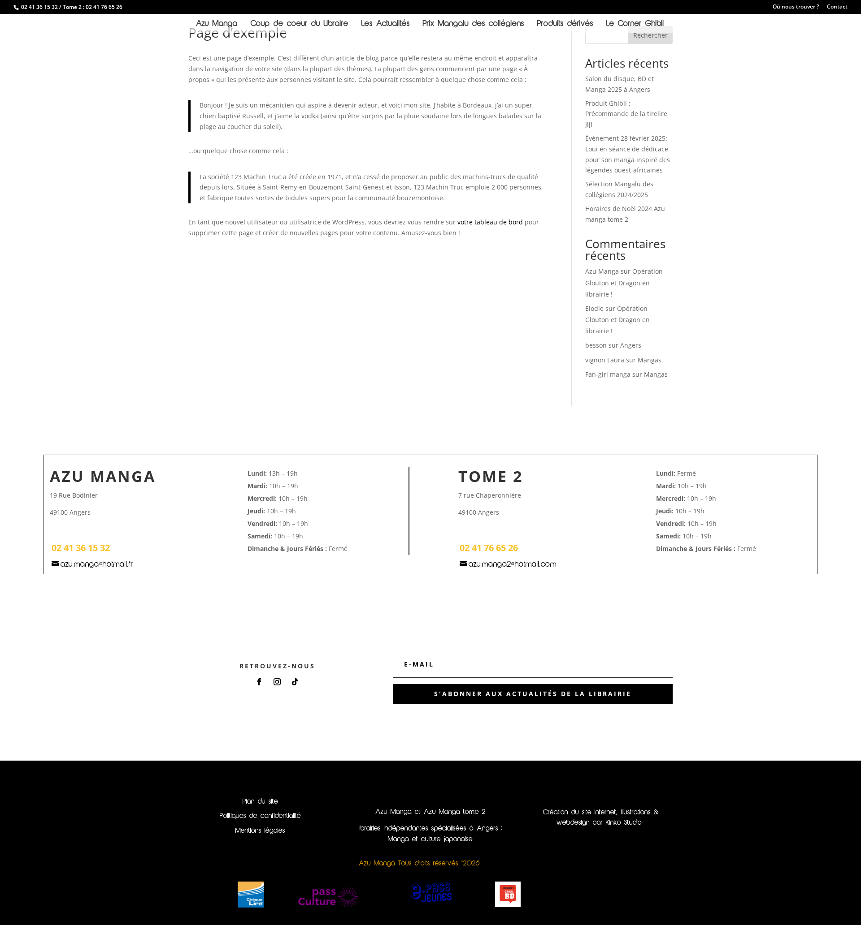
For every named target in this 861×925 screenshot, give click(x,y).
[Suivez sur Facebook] (259, 682)
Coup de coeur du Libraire (299, 24)
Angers (630, 345)
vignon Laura (604, 360)
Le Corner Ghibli (635, 24)
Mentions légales (260, 831)
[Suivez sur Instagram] (277, 682)
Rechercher (650, 35)
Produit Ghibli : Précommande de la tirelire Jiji (626, 114)
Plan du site (260, 802)
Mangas (649, 360)
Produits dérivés (565, 24)
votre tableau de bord (490, 222)
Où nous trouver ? (796, 7)
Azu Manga (217, 24)
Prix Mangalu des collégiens (473, 24)
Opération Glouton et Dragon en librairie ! (624, 282)
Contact (837, 7)
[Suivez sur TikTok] (295, 682)
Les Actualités (385, 24)
